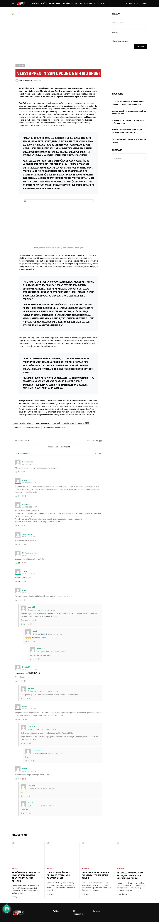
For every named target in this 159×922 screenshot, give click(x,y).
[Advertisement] (130, 69)
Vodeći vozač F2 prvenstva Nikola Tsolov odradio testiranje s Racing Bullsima (26, 877)
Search (145, 158)
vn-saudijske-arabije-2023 (54, 427)
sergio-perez (69, 423)
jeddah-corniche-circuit (23, 423)
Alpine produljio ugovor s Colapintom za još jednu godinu (95, 875)
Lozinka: (115, 32)
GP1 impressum (78, 912)
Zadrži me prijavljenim (121, 41)
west (47, 652)
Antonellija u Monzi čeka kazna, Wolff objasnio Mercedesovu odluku (130, 875)
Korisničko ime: (117, 23)
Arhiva (144, 3)
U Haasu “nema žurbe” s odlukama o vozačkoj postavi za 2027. (59, 875)
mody (39, 610)
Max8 (39, 729)
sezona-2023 (83, 423)
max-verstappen (42, 423)
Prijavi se (140, 47)
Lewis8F (44, 634)
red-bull (57, 423)
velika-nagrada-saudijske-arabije (27, 427)
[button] (13, 3)
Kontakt (96, 911)
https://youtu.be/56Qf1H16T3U (27, 673)
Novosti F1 (20, 65)
